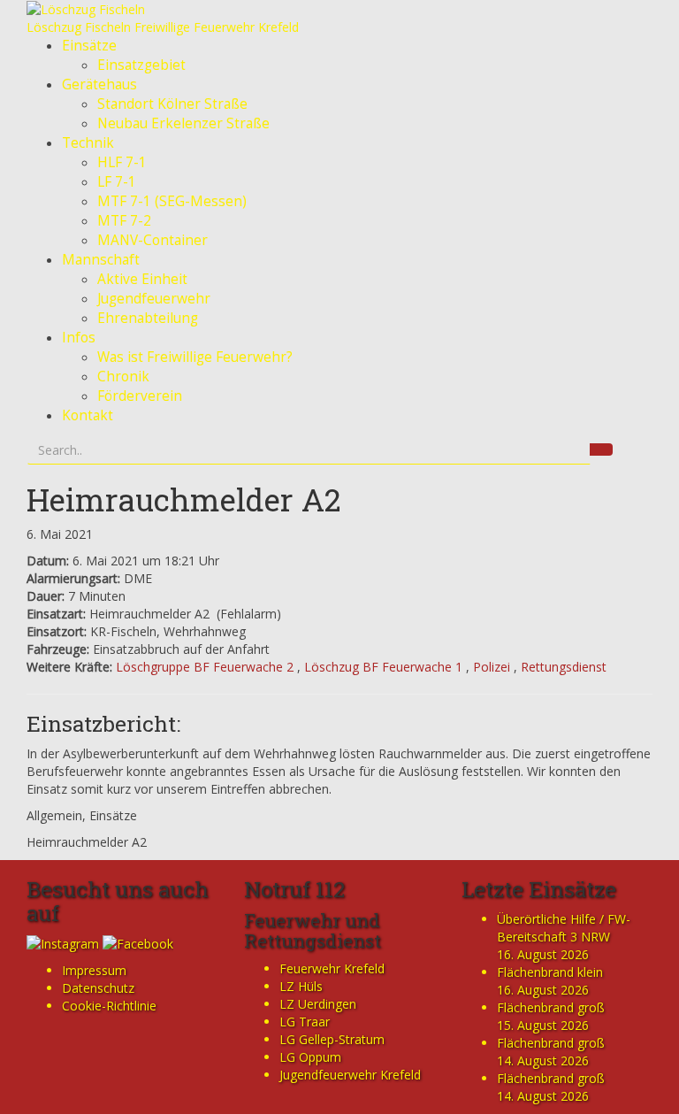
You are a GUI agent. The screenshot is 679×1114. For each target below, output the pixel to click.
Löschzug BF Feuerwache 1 (383, 666)
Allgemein (54, 815)
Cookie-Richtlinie (109, 1005)
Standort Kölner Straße (172, 104)
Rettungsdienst (564, 666)
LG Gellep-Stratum (332, 1039)
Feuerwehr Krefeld (332, 968)
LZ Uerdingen (317, 1003)
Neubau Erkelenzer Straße (183, 123)
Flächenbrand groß (551, 1007)
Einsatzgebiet (141, 65)
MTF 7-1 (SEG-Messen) (172, 201)
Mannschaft (101, 259)
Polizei (491, 666)
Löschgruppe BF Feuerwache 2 (205, 666)
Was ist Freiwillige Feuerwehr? (195, 357)
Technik (88, 143)
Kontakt (87, 415)
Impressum (94, 970)
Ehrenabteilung (147, 318)
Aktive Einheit (142, 279)
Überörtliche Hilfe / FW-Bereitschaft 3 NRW (563, 927)
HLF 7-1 (122, 162)
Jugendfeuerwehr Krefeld (350, 1074)
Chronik (123, 376)
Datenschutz (98, 988)
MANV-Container (152, 240)
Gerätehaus (99, 84)
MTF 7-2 (124, 220)
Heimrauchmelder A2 (184, 499)
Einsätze (89, 45)
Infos (78, 337)
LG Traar (304, 1021)
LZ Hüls (301, 986)
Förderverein (139, 396)
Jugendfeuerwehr (153, 298)
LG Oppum (310, 1057)
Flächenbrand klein (550, 972)
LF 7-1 (116, 182)
